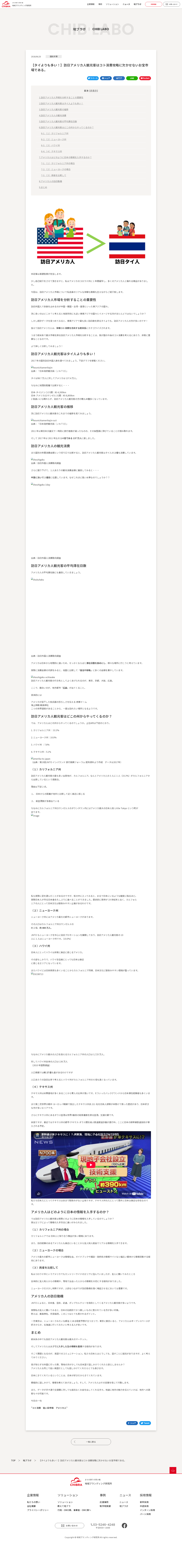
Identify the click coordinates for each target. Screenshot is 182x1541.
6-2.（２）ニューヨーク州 (53, 139)
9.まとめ (43, 187)
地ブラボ (137, 4)
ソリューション (65, 1502)
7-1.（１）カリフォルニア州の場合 (58, 163)
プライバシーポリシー (38, 1510)
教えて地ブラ (64, 1506)
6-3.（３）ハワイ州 (50, 145)
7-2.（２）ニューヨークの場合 (55, 169)
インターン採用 (147, 1510)
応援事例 (104, 1502)
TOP (13, 1460)
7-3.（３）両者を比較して (53, 175)
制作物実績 (105, 1506)
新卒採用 (144, 1502)
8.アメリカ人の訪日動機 (50, 181)
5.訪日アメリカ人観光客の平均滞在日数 (58, 121)
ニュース (126, 4)
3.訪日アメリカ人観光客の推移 (53, 109)
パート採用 (145, 1514)
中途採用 (144, 1506)
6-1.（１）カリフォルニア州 (54, 133)
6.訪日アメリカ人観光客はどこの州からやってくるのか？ (66, 127)
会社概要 (31, 1506)
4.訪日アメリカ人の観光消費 (52, 115)
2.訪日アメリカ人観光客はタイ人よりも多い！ (61, 103)
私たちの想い (33, 1502)
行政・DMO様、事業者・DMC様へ (74, 1510)
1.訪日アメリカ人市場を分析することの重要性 (61, 97)
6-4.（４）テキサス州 (51, 151)
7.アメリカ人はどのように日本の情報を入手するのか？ (65, 157)
